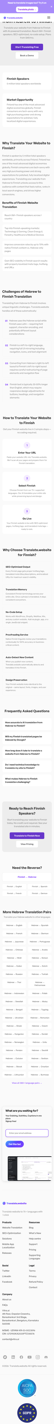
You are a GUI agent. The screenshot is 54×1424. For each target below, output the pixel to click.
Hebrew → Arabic (40, 950)
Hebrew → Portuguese (40, 941)
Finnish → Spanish (39, 886)
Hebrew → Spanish (39, 925)
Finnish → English (14, 886)
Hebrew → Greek (14, 1026)
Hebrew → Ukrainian (14, 1018)
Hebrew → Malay (39, 1001)
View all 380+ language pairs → (27, 1083)
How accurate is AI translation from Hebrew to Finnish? (24, 724)
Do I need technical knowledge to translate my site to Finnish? (22, 766)
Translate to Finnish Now (27, 835)
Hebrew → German (39, 933)
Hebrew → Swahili (40, 1050)
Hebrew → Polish (39, 993)
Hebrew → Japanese (14, 941)
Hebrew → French (14, 933)
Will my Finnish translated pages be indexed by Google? (23, 738)
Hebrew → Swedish (14, 1001)
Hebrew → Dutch (39, 966)
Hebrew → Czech (40, 1026)
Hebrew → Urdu (40, 1042)
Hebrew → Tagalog (39, 1009)
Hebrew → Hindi (14, 958)
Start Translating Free (27, 47)
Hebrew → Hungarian (14, 1034)
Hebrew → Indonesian (14, 993)
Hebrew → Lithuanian (14, 1074)
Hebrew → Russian (14, 974)
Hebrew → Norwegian (14, 1042)
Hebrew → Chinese (14, 950)
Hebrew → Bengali (14, 1009)
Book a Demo (27, 55)
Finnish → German (39, 893)
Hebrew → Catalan (14, 1058)
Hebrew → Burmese (40, 1074)
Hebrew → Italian (14, 966)
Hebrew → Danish (40, 1034)
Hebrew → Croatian (40, 1066)
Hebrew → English (14, 925)
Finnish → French (14, 893)
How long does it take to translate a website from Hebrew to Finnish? (23, 752)
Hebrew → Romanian (39, 1018)
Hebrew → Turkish (40, 974)
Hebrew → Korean (40, 958)
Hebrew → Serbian (39, 1058)
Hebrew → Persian (14, 1050)
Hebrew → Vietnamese (39, 983)
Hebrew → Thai (14, 982)
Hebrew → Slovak (14, 1066)
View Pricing (27, 844)
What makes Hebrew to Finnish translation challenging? (21, 780)
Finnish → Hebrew (27, 877)
